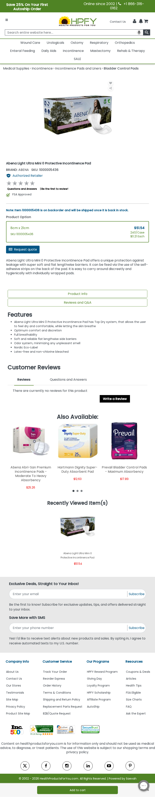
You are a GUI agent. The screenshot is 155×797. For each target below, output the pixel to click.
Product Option (18, 217)
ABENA (18, 169)
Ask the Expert (136, 713)
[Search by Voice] (139, 32)
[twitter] (24, 765)
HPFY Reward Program (102, 672)
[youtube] (109, 765)
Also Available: (77, 416)
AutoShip (93, 707)
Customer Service (57, 661)
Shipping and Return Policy (61, 699)
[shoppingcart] (146, 22)
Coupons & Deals (138, 672)
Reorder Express (54, 679)
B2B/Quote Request (57, 713)
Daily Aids (48, 50)
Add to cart (78, 790)
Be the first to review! (54, 189)
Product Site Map (18, 713)
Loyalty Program (98, 685)
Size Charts (134, 699)
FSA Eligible (133, 693)
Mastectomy (100, 50)
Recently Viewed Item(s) (77, 503)
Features (20, 314)
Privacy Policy (15, 707)
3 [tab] (82, 491)
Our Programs (98, 661)
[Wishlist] (110, 83)
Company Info (17, 661)
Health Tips (133, 685)
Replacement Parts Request (62, 707)
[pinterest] (130, 765)
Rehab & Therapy (131, 50)
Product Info (77, 293)
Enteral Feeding (22, 50)
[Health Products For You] (77, 20)
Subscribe (137, 594)
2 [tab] (77, 491)
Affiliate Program (99, 699)
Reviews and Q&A (77, 302)
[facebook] (45, 765)
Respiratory (99, 42)
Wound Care (30, 42)
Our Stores (13, 685)
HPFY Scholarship (99, 693)
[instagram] (66, 765)
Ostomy (77, 42)
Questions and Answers (22, 189)
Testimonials (15, 693)
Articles (131, 679)
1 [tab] (73, 491)
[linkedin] (88, 765)
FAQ (129, 707)
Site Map (12, 699)
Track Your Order (55, 672)
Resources (134, 661)
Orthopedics (125, 42)
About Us (12, 672)
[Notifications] (141, 21)
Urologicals (55, 42)
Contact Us (118, 22)
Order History (52, 685)
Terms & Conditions (57, 693)
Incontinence (73, 50)
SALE (77, 59)
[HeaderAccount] (134, 21)
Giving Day (94, 679)
